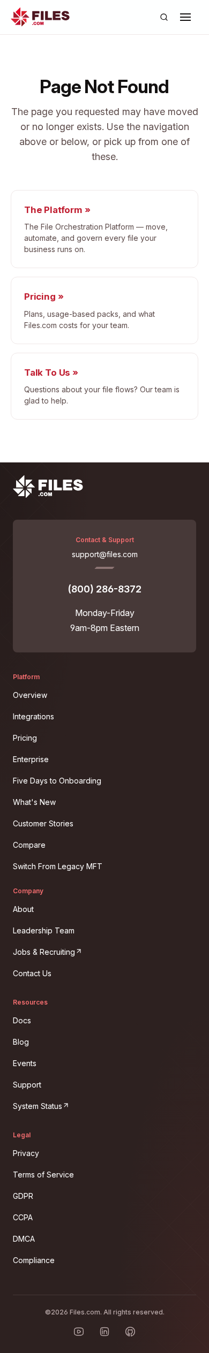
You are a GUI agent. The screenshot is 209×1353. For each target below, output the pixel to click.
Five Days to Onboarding (57, 780)
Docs (22, 1020)
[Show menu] (185, 17)
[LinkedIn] (104, 1331)
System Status (103, 1104)
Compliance (34, 1260)
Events (24, 1063)
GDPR (23, 1195)
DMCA (24, 1238)
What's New (34, 802)
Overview (30, 695)
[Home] (40, 17)
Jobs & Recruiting (104, 950)
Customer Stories (43, 823)
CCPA (23, 1217)
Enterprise (31, 759)
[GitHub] (130, 1331)
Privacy (26, 1153)
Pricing (25, 737)
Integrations (33, 716)
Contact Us (32, 973)
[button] (185, 17)
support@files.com (105, 554)
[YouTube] (78, 1331)
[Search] (164, 17)
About (23, 909)
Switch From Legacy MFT (57, 866)
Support (27, 1084)
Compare (29, 844)
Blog (21, 1041)
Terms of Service (43, 1174)
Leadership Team (43, 930)
